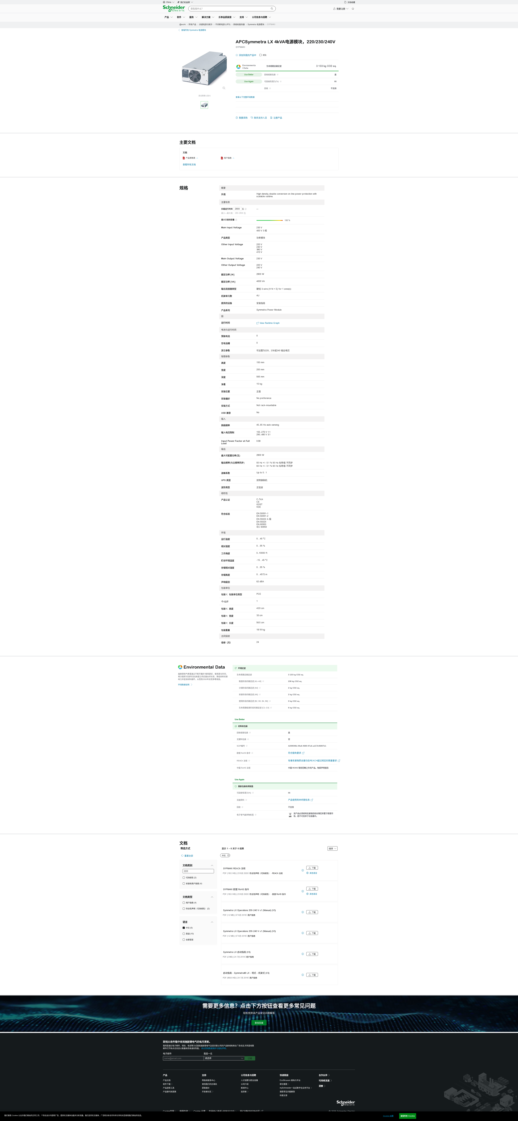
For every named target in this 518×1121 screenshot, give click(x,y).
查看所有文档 (189, 164)
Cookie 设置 (199, 1111)
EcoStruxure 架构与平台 (290, 1080)
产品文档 (167, 1080)
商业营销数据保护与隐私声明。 (214, 1048)
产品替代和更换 (169, 1092)
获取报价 (205, 1088)
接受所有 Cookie (408, 1116)
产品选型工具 (168, 1088)
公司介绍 (244, 1084)
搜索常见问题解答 (287, 1092)
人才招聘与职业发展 (249, 1080)
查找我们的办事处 (209, 1084)
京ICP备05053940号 (250, 1111)
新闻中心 (244, 1088)
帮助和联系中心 (208, 1080)
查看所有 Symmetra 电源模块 (193, 30)
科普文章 (283, 1095)
